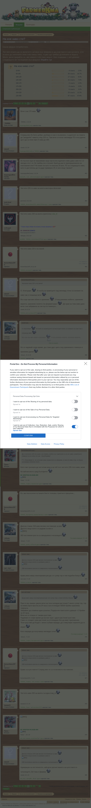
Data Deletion (32, 444)
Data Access (45, 444)
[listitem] (45, 396)
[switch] (75, 401)
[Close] (86, 364)
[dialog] (45, 404)
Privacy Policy (59, 444)
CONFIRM (28, 435)
